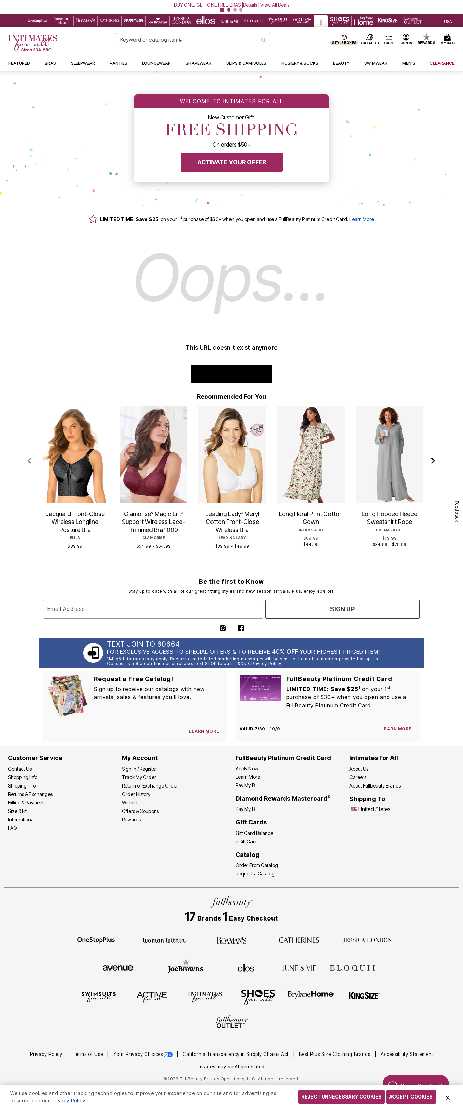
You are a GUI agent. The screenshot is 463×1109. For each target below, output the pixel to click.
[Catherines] (299, 939)
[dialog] (448, 21)
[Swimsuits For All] (99, 996)
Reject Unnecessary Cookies (341, 1097)
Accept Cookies (411, 1097)
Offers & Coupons (140, 811)
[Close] (448, 1097)
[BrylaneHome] (311, 996)
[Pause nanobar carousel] (222, 10)
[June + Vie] (299, 967)
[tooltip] (37, 21)
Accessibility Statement (407, 1054)
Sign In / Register (139, 769)
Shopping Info (22, 777)
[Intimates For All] (205, 996)
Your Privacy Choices (138, 1054)
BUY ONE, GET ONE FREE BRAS (207, 5)
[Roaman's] (231, 939)
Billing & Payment (26, 802)
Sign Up (342, 609)
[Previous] (29, 461)
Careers (357, 777)
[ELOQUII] (352, 966)
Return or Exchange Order (150, 786)
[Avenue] (118, 967)
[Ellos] (246, 967)
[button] (231, 4)
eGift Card (247, 841)
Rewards (131, 819)
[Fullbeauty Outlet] (231, 1022)
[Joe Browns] (186, 966)
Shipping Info (22, 786)
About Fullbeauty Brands (375, 786)
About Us (358, 769)
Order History (136, 794)
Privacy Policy (47, 1054)
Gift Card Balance (254, 833)
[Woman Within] (164, 939)
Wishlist (130, 802)
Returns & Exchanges (30, 794)
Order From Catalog (257, 865)
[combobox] (193, 39)
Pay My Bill (247, 785)
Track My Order (139, 777)
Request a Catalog (255, 874)
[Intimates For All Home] (32, 43)
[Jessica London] (367, 939)
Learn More (361, 219)
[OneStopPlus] (96, 939)
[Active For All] (152, 996)
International (21, 819)
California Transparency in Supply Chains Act (236, 1054)
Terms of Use (88, 1054)
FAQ (12, 828)
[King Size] (364, 996)
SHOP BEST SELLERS (232, 374)
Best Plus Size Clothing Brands (335, 1054)
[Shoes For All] (258, 996)
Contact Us (20, 769)
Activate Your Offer (231, 162)
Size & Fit (17, 811)
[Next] (433, 461)
